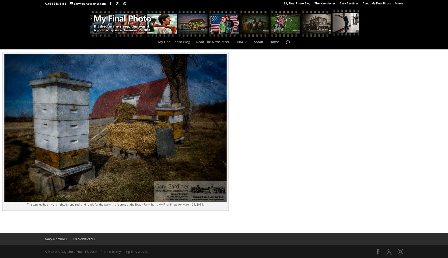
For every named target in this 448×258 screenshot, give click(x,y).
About (258, 42)
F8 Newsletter (84, 239)
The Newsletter (325, 3)
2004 (239, 42)
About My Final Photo (377, 3)
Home (399, 3)
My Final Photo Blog (297, 3)
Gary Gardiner (349, 3)
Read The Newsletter (212, 42)
